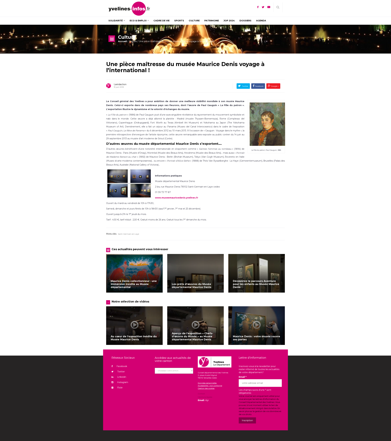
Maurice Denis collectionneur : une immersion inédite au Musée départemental (134, 284)
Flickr (120, 387)
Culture (133, 41)
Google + (274, 86)
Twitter (244, 86)
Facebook (259, 86)
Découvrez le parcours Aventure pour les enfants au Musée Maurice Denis (256, 284)
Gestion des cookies (206, 388)
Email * (242, 377)
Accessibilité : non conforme (210, 385)
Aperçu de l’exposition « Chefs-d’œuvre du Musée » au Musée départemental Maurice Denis (192, 336)
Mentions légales (205, 397)
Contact (201, 394)
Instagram (122, 382)
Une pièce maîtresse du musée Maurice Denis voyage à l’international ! (185, 67)
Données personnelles (207, 383)
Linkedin (121, 377)
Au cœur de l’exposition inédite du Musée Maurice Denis (134, 338)
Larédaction (120, 84)
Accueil (122, 41)
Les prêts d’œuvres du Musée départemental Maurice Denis (191, 286)
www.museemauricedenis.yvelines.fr (176, 197)
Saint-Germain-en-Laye (128, 234)
